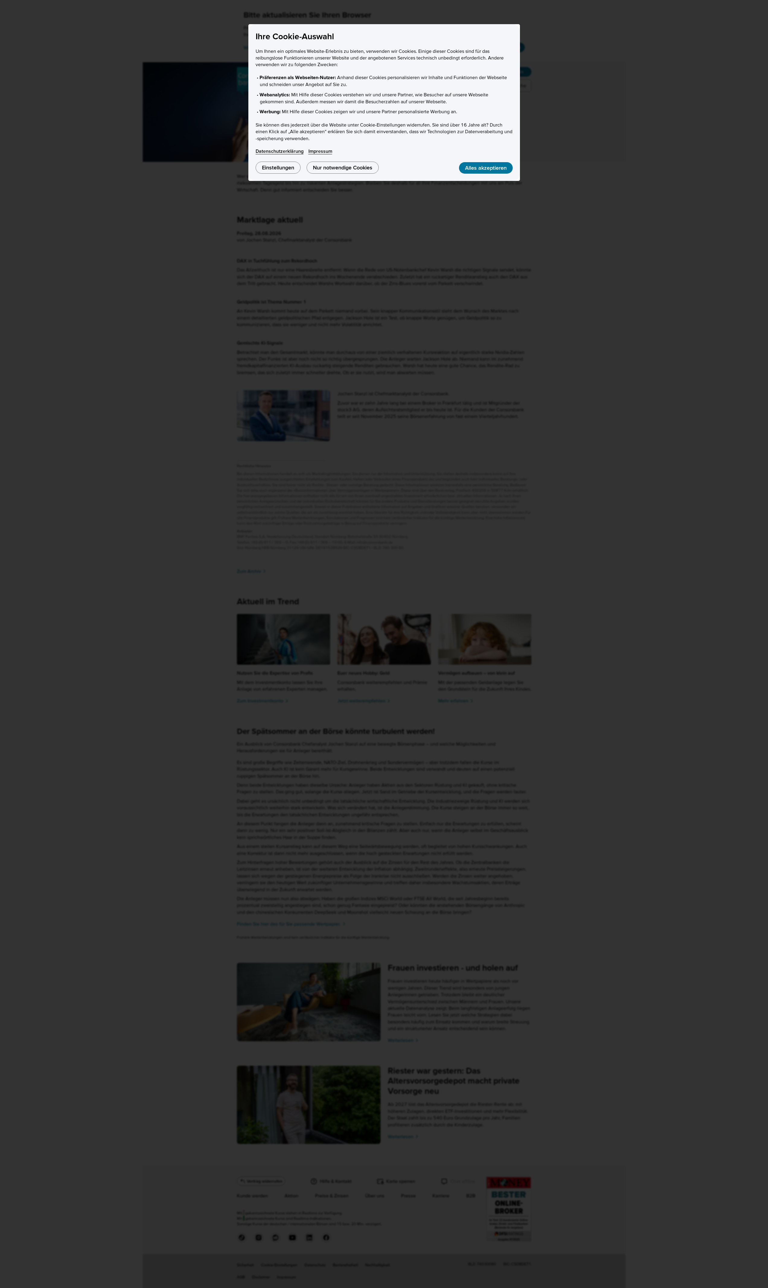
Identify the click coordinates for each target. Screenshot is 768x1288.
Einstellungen (278, 167)
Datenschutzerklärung (280, 151)
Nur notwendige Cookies (342, 167)
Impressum (320, 151)
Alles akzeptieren (486, 168)
